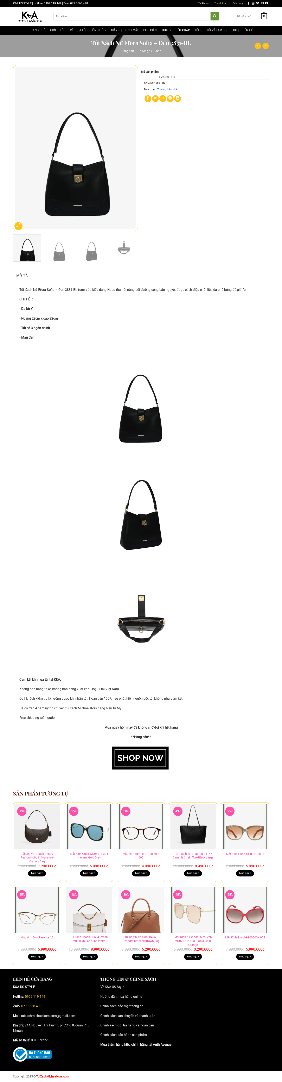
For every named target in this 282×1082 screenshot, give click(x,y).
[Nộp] (215, 16)
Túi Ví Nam (214, 30)
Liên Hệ (247, 30)
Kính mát (132, 30)
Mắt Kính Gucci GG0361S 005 (245, 854)
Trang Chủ (37, 30)
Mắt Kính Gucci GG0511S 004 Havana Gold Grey (89, 856)
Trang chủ (127, 51)
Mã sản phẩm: (150, 71)
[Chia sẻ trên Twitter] (155, 98)
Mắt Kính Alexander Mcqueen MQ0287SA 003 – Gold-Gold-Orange (193, 940)
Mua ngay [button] (37, 873)
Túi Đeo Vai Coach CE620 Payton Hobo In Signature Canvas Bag (36, 857)
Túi (196, 30)
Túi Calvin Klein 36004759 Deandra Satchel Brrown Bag (141, 939)
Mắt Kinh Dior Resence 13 (37, 937)
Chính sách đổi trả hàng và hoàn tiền (127, 1025)
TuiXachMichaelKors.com (52, 1076)
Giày (114, 30)
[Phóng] (18, 226)
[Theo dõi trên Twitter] (257, 3)
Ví (71, 30)
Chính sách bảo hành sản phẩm (123, 1035)
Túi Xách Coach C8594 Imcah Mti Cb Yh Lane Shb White (89, 939)
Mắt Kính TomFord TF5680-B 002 (141, 856)
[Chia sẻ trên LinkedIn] (177, 98)
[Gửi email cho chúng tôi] (262, 3)
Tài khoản (203, 3)
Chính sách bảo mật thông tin (121, 1006)
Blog (233, 30)
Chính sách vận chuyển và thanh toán (127, 1016)
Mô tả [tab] (22, 275)
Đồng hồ (97, 30)
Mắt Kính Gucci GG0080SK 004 (245, 937)
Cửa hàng (238, 3)
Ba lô (81, 30)
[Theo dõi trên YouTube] (266, 3)
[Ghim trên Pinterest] (170, 98)
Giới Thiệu (57, 30)
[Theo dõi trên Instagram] (253, 3)
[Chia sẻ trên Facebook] (148, 98)
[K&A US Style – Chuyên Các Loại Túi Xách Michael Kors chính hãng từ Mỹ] (30, 16)
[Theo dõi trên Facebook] (248, 3)
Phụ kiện (150, 30)
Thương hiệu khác (175, 30)
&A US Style (115, 987)
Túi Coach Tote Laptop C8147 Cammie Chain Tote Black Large (193, 856)
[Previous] (20, 148)
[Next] (130, 148)
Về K (103, 987)
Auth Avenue (162, 1044)
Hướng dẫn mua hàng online (121, 997)
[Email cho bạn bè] (162, 98)
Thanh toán (220, 3)
